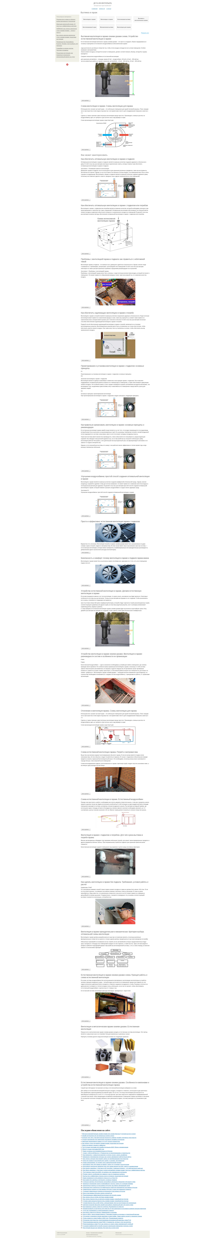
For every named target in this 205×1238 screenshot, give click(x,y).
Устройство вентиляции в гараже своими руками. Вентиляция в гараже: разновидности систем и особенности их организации (111, 655)
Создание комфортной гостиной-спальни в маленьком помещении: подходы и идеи (108, 1226)
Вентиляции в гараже (107, 19)
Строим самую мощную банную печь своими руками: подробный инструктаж (105, 1201)
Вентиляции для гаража (124, 27)
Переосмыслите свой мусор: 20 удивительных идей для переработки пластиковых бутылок (110, 1187)
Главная (95, 8)
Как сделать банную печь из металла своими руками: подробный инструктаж (105, 1199)
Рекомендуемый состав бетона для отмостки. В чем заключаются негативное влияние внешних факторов (114, 1208)
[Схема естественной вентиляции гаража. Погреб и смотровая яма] (115, 779)
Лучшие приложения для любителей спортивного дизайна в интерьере (103, 1139)
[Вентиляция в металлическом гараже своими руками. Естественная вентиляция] (115, 1056)
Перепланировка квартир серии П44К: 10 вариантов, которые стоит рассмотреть (107, 1222)
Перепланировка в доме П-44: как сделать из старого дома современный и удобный (108, 1224)
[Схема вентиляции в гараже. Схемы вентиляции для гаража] (115, 135)
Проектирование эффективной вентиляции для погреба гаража (102, 1195)
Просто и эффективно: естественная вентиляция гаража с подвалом (110, 521)
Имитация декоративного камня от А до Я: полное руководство (101, 1141)
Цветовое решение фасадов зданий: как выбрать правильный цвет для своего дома (108, 1205)
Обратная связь (118, 1232)
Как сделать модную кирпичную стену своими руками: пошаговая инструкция (66, 37)
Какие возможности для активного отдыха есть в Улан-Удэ (100, 1178)
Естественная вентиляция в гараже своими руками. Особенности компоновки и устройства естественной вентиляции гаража (115, 1083)
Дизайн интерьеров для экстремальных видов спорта (98, 1136)
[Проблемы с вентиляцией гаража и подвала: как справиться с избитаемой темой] (115, 292)
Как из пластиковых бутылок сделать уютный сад (97, 1193)
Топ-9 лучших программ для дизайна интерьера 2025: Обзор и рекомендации (105, 1147)
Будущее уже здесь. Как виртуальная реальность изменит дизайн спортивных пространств (109, 1137)
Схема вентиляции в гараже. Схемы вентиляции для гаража (107, 106)
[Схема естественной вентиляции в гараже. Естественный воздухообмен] (115, 820)
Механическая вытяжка (106, 27)
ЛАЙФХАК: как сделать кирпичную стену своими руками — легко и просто (66, 30)
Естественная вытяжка (123, 19)
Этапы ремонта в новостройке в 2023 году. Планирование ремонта (103, 1218)
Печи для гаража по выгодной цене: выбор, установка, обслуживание (103, 1161)
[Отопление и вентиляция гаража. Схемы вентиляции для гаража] (115, 736)
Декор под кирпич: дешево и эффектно (93, 1145)
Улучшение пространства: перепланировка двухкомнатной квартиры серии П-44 (107, 1220)
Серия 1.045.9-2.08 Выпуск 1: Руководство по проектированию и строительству (106, 1153)
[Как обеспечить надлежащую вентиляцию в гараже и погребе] (115, 345)
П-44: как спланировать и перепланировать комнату (98, 1210)
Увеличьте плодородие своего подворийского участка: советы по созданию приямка (108, 1184)
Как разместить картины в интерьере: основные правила (100, 1180)
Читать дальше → (86, 100)
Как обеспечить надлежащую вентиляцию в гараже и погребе (107, 313)
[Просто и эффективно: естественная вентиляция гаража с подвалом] (115, 532)
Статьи (108, 8)
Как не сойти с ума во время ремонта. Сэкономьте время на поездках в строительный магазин (111, 1214)
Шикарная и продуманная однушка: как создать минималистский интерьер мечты (107, 1157)
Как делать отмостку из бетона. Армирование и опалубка (100, 1212)
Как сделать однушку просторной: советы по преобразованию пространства (105, 1159)
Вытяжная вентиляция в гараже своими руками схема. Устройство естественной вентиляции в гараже (109, 37)
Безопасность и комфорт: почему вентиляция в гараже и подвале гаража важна (115, 558)
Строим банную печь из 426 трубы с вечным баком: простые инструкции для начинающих (109, 1203)
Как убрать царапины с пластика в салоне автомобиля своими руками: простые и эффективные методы (114, 1170)
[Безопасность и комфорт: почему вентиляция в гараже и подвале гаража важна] (115, 574)
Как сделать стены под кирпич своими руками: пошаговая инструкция (103, 1143)
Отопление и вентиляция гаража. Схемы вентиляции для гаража (109, 711)
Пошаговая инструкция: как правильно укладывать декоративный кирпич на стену (65, 55)
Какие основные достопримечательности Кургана (97, 1151)
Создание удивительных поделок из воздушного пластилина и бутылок (104, 1191)
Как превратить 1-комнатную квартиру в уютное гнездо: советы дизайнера (105, 1155)
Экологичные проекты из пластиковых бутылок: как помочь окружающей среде (106, 1185)
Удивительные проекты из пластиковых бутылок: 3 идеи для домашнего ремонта (107, 1189)
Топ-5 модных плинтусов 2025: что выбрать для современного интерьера (105, 1172)
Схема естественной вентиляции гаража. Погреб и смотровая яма (109, 752)
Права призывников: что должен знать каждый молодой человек (102, 1162)
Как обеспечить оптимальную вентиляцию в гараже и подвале (107, 159)
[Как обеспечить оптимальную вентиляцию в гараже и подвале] (115, 188)
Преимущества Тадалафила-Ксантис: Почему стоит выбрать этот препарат (67, 43)
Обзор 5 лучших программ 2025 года (93, 1149)
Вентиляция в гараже (89, 19)
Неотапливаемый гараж (89, 27)
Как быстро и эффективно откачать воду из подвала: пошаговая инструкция (105, 1176)
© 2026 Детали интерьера (62, 1232)
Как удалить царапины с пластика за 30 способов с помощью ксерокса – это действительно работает (113, 1168)
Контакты (88, 1232)
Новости (102, 8)
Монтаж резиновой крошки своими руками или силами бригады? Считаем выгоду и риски (109, 1134)
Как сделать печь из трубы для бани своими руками (98, 1197)
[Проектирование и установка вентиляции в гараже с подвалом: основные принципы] (115, 407)
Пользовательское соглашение (96, 1232)
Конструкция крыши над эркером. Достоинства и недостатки (101, 1228)
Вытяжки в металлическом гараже (141, 19)
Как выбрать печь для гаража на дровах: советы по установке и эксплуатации (106, 1164)
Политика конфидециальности (92, 1234)
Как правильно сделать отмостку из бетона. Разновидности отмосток (103, 1207)
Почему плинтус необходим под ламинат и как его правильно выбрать (104, 1174)
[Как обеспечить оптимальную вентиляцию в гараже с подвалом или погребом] (115, 234)
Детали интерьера (102, 3)
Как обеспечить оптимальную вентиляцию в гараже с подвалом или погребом (114, 205)
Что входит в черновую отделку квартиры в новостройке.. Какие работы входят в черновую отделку (112, 1216)
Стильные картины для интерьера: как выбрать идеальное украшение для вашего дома (109, 1182)
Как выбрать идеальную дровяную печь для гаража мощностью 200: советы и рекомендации (110, 1166)
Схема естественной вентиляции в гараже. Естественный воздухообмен (112, 799)
